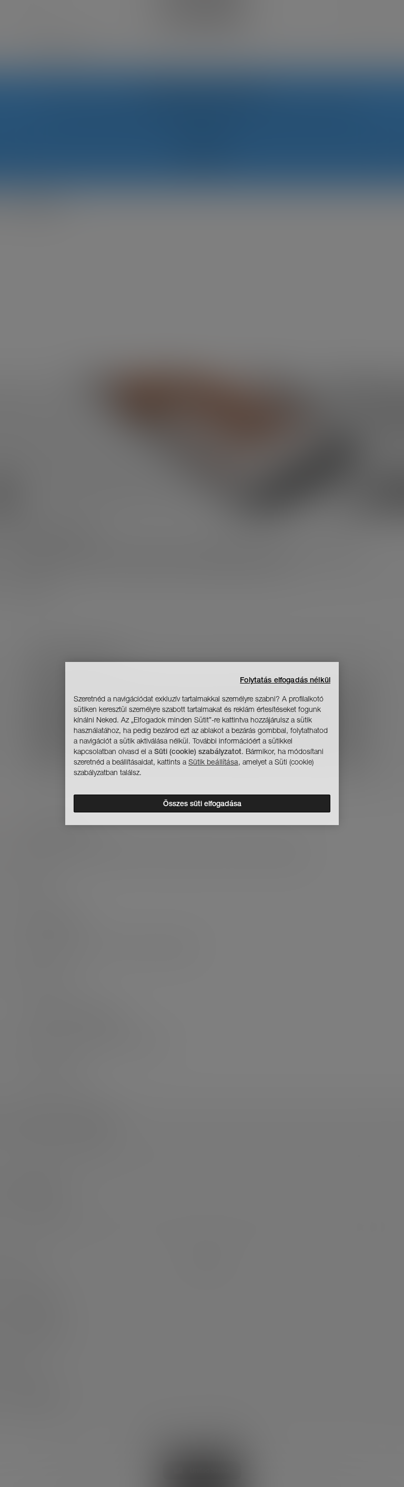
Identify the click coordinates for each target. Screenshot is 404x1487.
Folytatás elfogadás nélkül (285, 680)
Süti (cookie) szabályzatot (197, 751)
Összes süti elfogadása (202, 803)
